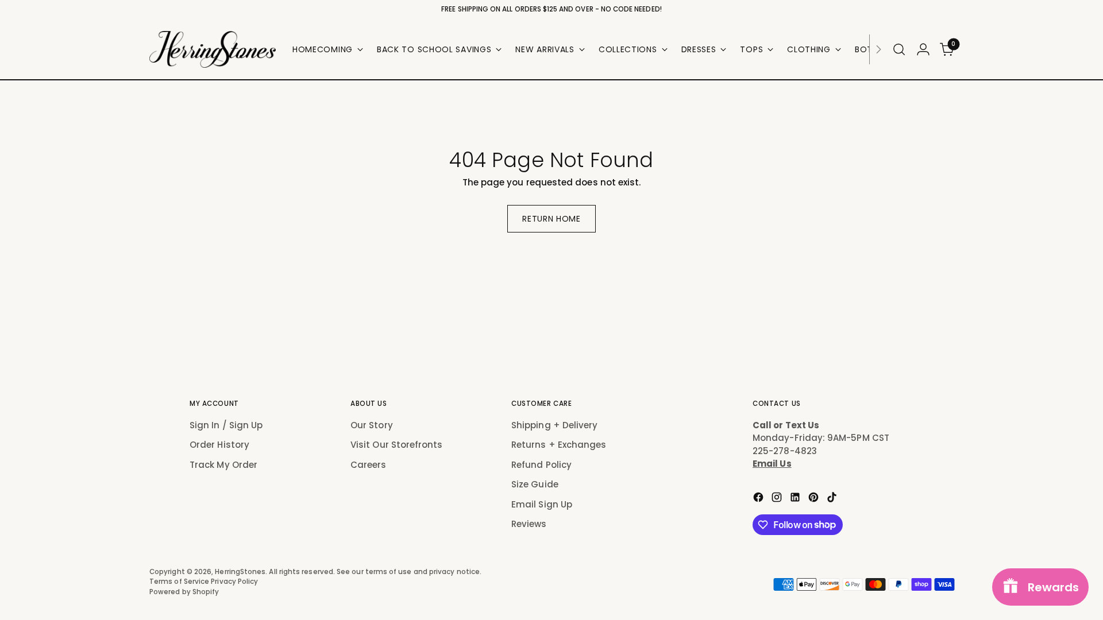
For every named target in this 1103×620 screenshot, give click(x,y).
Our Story (371, 425)
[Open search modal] (899, 49)
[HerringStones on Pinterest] (815, 499)
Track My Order (223, 465)
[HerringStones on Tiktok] (833, 499)
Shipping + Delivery (554, 425)
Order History (219, 445)
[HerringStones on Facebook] (759, 499)
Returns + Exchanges (558, 445)
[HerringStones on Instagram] (778, 499)
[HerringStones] (212, 49)
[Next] (878, 49)
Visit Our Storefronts (396, 445)
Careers (368, 465)
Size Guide (534, 484)
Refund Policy (541, 465)
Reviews (529, 524)
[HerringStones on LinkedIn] (796, 499)
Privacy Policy (234, 581)
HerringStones (240, 571)
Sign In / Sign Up (226, 425)
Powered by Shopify (184, 591)
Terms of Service (180, 581)
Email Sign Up (541, 504)
